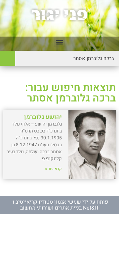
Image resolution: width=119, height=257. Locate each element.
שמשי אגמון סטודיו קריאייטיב (48, 202)
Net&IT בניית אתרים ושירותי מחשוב (59, 208)
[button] (59, 42)
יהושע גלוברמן (43, 117)
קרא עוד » (53, 169)
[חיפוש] (7, 58)
